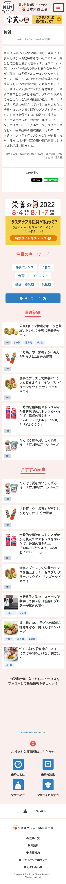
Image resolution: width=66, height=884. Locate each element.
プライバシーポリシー (34, 859)
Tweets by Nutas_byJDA (33, 732)
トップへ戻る (38, 811)
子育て (46, 267)
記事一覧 (35, 838)
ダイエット (40, 276)
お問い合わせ (34, 867)
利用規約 (35, 852)
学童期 (17, 342)
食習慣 (32, 639)
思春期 (28, 342)
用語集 (34, 845)
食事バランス (24, 267)
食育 (21, 276)
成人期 (40, 342)
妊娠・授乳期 (24, 284)
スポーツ (10, 613)
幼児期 (20, 639)
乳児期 (46, 284)
